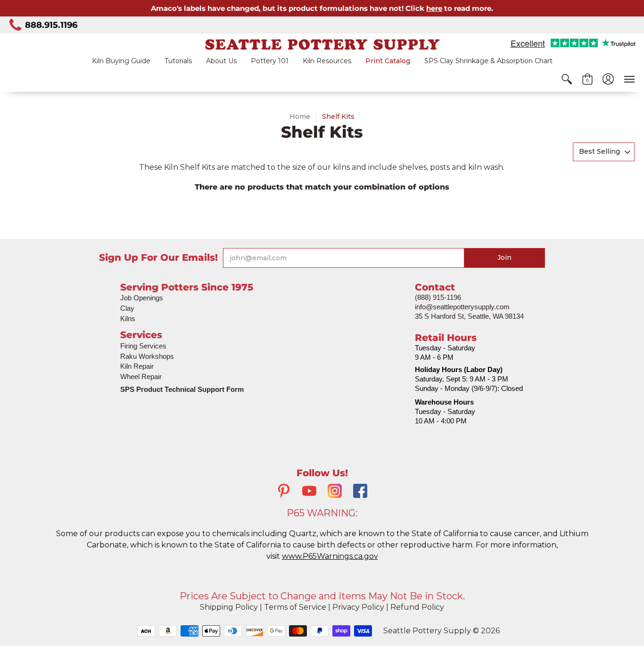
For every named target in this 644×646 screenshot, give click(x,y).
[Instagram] (335, 492)
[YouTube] (309, 492)
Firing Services (143, 346)
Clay (127, 308)
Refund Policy (417, 607)
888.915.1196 (51, 25)
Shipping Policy (229, 607)
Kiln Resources (327, 61)
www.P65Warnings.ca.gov (330, 556)
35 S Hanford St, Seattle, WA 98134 (469, 316)
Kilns (127, 319)
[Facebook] (360, 492)
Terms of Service (295, 607)
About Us (221, 61)
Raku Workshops (147, 356)
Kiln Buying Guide (121, 61)
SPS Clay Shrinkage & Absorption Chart (488, 61)
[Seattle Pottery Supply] (322, 44)
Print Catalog (387, 61)
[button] (566, 79)
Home (299, 116)
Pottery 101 (270, 61)
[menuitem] (566, 79)
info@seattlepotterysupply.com (462, 307)
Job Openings (141, 298)
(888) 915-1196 (438, 297)
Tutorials (178, 61)
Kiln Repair (137, 366)
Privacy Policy (358, 607)
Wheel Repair (141, 377)
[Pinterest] (284, 492)
